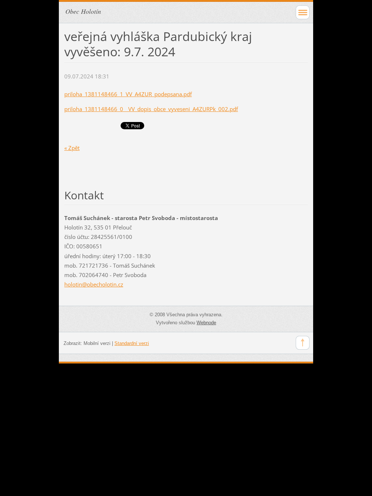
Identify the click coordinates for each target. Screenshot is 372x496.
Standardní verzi (131, 343)
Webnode (206, 322)
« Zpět (72, 147)
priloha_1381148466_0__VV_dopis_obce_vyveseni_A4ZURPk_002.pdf (151, 109)
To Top (303, 343)
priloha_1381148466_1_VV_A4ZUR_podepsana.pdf (128, 94)
